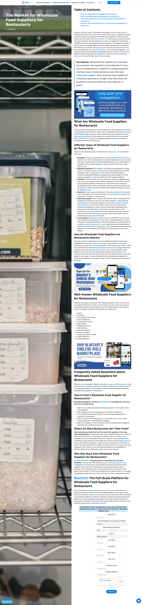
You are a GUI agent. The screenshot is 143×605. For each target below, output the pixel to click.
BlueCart (80, 478)
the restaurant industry (97, 49)
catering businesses (115, 462)
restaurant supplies (85, 75)
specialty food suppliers (118, 194)
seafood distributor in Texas (95, 224)
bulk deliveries (117, 158)
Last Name (111, 546)
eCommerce (111, 247)
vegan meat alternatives (117, 384)
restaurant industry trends (95, 490)
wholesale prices (99, 250)
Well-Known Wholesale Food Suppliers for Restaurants (100, 16)
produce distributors (98, 170)
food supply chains (122, 441)
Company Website (111, 572)
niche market (99, 39)
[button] (44, 2)
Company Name (111, 565)
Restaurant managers (96, 218)
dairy (116, 138)
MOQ (126, 438)
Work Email (111, 514)
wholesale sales (85, 190)
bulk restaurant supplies (97, 245)
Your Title (111, 559)
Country (111, 533)
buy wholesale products (96, 503)
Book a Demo (7, 601)
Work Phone (111, 552)
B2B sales (127, 130)
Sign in (100, 2)
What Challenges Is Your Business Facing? (111, 521)
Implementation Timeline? (111, 527)
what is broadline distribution (90, 386)
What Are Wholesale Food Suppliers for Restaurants (99, 14)
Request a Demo (114, 2)
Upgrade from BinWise (79, 2)
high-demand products (82, 136)
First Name (111, 540)
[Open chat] (138, 600)
